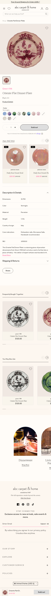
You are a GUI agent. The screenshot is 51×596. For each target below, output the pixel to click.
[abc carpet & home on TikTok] (33, 504)
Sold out (34, 127)
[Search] (46, 14)
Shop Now (25, 465)
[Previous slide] (43, 140)
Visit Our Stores (25, 498)
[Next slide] (47, 140)
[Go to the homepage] (25, 10)
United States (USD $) (25, 583)
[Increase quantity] (15, 127)
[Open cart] (46, 8)
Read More (6, 255)
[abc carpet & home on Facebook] (18, 504)
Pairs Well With (8, 141)
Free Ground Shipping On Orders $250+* (25, 2)
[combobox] (25, 14)
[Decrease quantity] (6, 127)
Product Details (7, 102)
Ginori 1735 (7, 88)
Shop (4, 21)
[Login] (41, 8)
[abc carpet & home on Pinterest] (23, 504)
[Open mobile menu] (4, 8)
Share (8, 271)
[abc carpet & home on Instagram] (28, 504)
